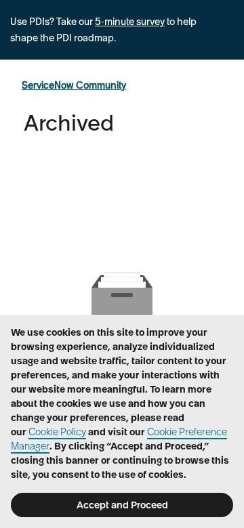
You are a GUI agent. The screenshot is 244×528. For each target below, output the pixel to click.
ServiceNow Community (74, 85)
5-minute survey (130, 22)
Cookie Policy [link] (57, 432)
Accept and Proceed (122, 505)
